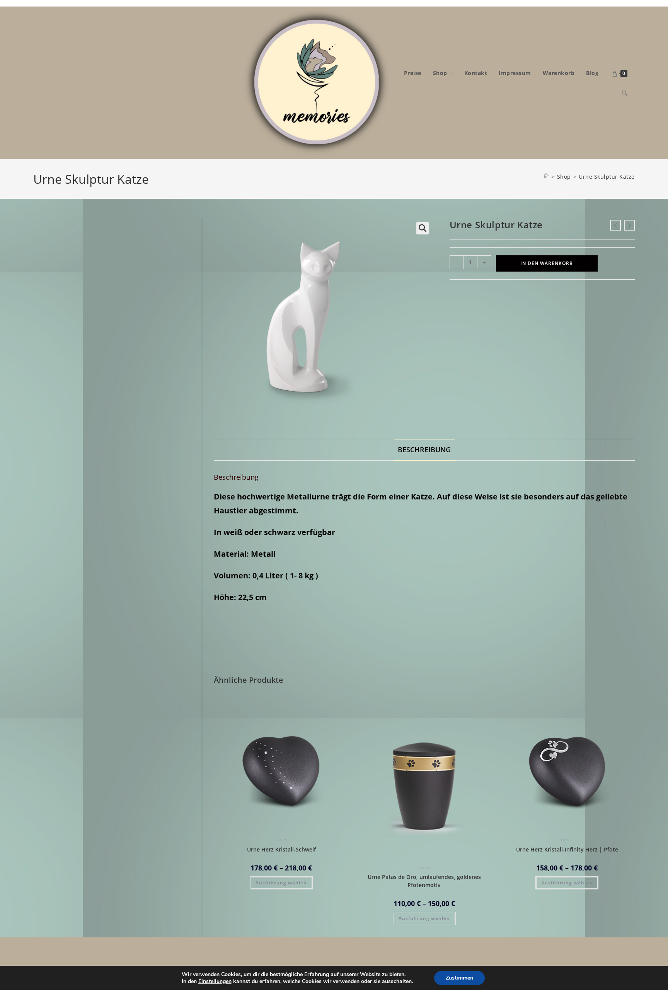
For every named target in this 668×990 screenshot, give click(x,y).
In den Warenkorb (546, 263)
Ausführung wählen (281, 882)
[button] (422, 228)
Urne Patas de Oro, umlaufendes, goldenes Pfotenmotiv (424, 881)
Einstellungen (215, 981)
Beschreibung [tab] (424, 449)
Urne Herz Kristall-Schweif (281, 849)
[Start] (546, 176)
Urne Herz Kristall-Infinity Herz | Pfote (567, 849)
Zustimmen (459, 977)
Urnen (281, 839)
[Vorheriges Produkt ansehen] (615, 225)
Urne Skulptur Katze (607, 176)
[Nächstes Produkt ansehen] (629, 225)
